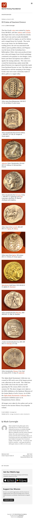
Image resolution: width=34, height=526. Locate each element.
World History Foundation (11, 9)
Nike (21, 196)
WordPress (21, 515)
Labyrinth (21, 373)
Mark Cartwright (11, 25)
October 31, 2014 (10, 19)
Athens (20, 32)
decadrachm (17, 414)
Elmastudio (20, 517)
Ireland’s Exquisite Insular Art (8, 455)
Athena (16, 229)
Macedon (18, 312)
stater (21, 414)
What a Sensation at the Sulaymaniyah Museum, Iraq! (26, 456)
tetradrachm (27, 414)
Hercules (9, 343)
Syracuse (18, 195)
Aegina (28, 30)
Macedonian (5, 285)
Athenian (4, 163)
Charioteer (12, 287)
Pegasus (9, 229)
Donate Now (8, 500)
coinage (11, 414)
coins (13, 30)
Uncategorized (6, 14)
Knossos (15, 371)
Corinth (28, 32)
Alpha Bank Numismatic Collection (15, 395)
